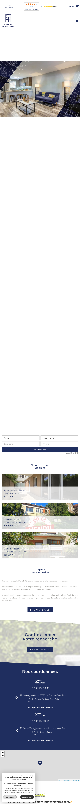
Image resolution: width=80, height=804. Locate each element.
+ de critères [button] (69, 453)
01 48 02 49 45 (42, 688)
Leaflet (60, 780)
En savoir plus (40, 649)
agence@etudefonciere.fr (43, 707)
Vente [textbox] (6, 438)
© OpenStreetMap (74, 780)
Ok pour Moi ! (27, 797)
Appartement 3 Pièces (14, 491)
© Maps (66, 780)
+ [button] (3, 752)
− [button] (3, 755)
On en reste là (26, 776)
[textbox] (59, 437)
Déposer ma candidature (9, 6)
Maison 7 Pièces (16, 550)
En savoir (40, 610)
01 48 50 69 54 (42, 721)
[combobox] (20, 437)
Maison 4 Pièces (16, 521)
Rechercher (40, 449)
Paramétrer (10, 797)
